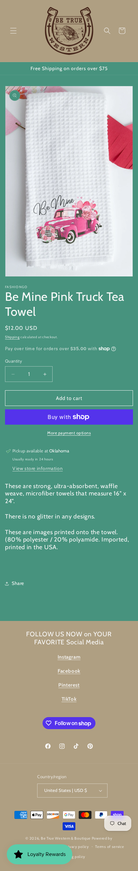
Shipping (12, 337)
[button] (13, 30)
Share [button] (18, 583)
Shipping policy (72, 856)
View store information (37, 468)
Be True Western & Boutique (66, 838)
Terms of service (109, 846)
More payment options (69, 432)
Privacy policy (77, 846)
